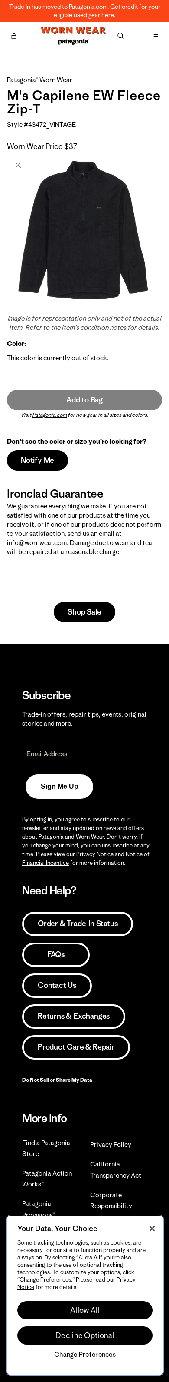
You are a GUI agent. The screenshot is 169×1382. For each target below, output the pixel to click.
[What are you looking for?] (120, 35)
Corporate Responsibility (111, 1200)
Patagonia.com (49, 415)
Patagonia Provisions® (38, 1209)
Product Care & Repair (76, 1047)
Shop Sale (84, 612)
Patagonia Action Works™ (47, 1178)
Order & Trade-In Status (77, 923)
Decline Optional (84, 1335)
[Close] (152, 1228)
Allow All (85, 1310)
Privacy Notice (95, 854)
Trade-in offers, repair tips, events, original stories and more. (84, 719)
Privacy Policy (110, 1144)
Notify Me (37, 460)
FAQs (56, 954)
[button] (13, 34)
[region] (85, 1295)
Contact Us (57, 985)
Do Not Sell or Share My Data (57, 1079)
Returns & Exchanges (74, 1016)
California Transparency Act (115, 1169)
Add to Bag (84, 400)
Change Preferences (85, 1355)
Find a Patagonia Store (46, 1148)
